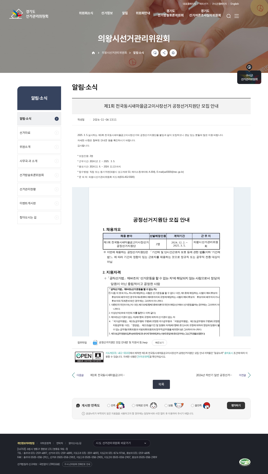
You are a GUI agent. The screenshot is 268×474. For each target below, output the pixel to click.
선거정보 (107, 13)
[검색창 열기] (229, 16)
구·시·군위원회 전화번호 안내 (77, 464)
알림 (125, 13)
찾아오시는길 (75, 443)
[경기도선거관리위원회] (40, 14)
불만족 (198, 405)
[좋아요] (155, 52)
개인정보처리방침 (25, 443)
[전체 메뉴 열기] (237, 16)
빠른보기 (159, 342)
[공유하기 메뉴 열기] (164, 52)
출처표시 (228, 353)
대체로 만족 (142, 405)
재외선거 (203, 3)
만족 (113, 405)
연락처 (59, 443)
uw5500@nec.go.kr (173, 172)
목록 (161, 384)
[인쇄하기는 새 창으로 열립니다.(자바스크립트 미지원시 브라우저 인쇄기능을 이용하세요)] (173, 52)
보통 (170, 405)
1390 (51, 464)
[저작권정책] (143, 356)
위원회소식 (86, 13)
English (235, 3)
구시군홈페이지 (219, 3)
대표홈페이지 (189, 3)
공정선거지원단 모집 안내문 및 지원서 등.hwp (123, 342)
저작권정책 (45, 443)
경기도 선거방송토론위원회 (171, 13)
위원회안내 (143, 13)
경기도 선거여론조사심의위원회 (205, 13)
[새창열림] (89, 357)
